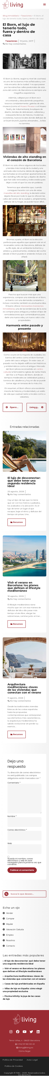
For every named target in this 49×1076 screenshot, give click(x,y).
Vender (9, 913)
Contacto (10, 946)
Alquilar (9, 924)
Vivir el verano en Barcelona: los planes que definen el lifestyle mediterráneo (23, 586)
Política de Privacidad (12, 1060)
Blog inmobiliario (11, 15)
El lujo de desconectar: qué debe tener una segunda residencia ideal (23, 482)
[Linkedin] (38, 1031)
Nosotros (10, 940)
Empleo (10, 935)
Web (9, 843)
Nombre (12, 816)
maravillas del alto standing (16, 193)
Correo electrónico (17, 830)
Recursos (18, 522)
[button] (44, 4)
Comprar (10, 918)
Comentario (14, 783)
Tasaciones (26, 15)
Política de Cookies (13, 1066)
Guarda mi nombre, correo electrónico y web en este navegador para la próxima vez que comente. (24, 861)
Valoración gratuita (15, 929)
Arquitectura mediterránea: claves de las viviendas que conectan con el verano (24, 688)
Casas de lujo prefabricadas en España (24, 984)
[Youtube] (24, 1031)
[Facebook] (17, 1031)
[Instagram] (10, 1031)
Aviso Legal (32, 1060)
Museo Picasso (27, 106)
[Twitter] (31, 1031)
